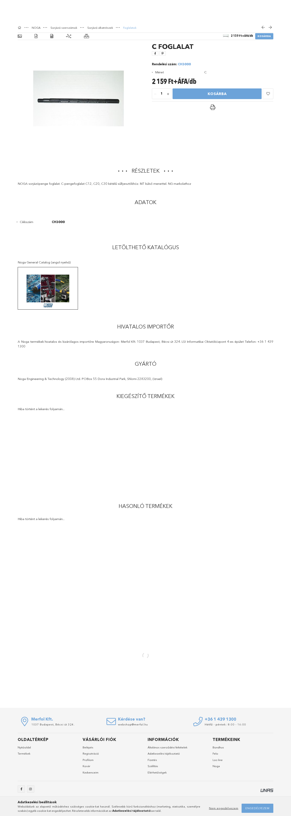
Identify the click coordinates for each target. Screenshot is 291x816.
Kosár (86, 766)
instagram (30, 789)
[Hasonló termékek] (86, 36)
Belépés (88, 747)
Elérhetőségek (157, 772)
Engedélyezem (257, 808)
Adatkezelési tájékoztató (164, 753)
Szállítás (153, 766)
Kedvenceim (90, 772)
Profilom (88, 760)
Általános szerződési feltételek (167, 747)
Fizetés (152, 760)
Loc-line (218, 760)
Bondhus (218, 747)
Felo (215, 753)
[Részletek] (36, 36)
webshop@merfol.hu (133, 724)
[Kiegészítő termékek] (68, 36)
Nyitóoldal (24, 747)
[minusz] (155, 94)
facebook (21, 789)
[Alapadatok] (20, 36)
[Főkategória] (20, 27)
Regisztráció (91, 753)
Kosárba (264, 36)
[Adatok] (51, 36)
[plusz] (168, 94)
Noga (216, 766)
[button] (268, 93)
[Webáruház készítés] (267, 790)
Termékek (24, 753)
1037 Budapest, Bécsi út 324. (53, 724)
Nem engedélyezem (223, 808)
